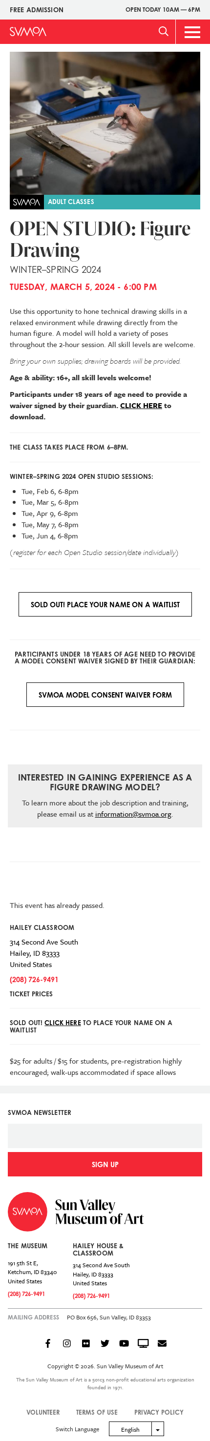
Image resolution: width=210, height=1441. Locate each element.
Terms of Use (97, 1412)
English (130, 1429)
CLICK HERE (141, 405)
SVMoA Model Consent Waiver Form (105, 695)
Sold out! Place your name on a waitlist (105, 604)
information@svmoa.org (133, 813)
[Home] (28, 31)
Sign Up (105, 1164)
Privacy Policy (159, 1412)
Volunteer (43, 1412)
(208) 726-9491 (34, 979)
